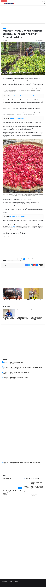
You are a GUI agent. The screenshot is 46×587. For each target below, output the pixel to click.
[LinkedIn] (32, 265)
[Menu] (1, 4)
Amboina (8, 25)
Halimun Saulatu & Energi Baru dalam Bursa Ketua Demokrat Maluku (37, 487)
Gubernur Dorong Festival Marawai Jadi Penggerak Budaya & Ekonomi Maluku (36, 318)
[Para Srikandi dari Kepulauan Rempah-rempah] (6, 374)
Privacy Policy (25, 583)
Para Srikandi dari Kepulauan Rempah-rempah (19, 372)
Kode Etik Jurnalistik (23, 584)
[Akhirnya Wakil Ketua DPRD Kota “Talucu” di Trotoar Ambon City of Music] (6, 464)
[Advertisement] (23, 14)
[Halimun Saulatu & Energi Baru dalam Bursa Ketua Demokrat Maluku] (27, 488)
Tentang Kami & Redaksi (8, 583)
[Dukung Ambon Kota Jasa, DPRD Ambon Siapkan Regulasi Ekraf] (27, 533)
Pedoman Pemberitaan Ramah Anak (35, 583)
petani (23, 260)
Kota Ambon (12, 226)
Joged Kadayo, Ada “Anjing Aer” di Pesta (17, 216)
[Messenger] (37, 265)
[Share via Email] (40, 265)
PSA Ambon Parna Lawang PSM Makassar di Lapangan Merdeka (22, 95)
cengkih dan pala (9, 260)
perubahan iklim (18, 260)
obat (38, 203)
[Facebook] (26, 265)
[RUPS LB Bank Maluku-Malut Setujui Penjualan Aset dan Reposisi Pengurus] (23, 313)
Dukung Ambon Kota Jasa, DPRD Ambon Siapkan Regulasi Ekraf (19, 1)
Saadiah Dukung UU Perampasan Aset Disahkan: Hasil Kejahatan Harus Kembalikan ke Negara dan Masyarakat (37, 481)
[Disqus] (23, 341)
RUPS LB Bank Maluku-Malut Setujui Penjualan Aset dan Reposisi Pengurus (22, 318)
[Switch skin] (44, 4)
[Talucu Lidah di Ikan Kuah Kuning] (6, 364)
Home (4, 25)
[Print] (42, 265)
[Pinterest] (34, 265)
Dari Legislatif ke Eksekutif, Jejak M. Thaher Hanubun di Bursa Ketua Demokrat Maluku (8, 319)
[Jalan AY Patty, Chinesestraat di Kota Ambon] (6, 419)
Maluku (27, 205)
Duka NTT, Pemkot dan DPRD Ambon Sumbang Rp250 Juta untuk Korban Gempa (12, 492)
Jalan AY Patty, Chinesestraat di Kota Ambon (19, 377)
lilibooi (14, 260)
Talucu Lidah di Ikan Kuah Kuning (16, 362)
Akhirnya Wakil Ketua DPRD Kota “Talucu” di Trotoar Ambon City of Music (25, 462)
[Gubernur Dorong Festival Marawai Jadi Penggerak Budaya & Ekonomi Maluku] (37, 313)
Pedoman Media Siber (18, 583)
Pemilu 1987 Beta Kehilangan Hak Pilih (16, 118)
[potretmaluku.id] (9, 3)
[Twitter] (29, 265)
